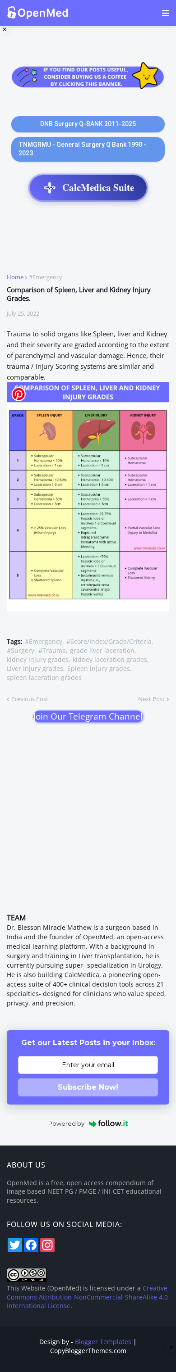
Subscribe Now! (88, 1087)
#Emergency (45, 277)
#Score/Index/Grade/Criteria (109, 641)
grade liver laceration (102, 651)
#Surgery (20, 651)
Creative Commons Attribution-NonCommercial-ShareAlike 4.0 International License (87, 1297)
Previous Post (29, 699)
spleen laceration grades (44, 678)
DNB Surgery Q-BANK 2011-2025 (88, 123)
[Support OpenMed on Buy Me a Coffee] (88, 77)
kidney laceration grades (110, 660)
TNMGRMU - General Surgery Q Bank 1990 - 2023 (82, 149)
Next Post (151, 699)
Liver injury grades (35, 669)
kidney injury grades (38, 660)
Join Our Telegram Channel (88, 716)
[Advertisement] (88, 241)
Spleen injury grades (98, 669)
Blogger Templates (103, 1341)
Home (15, 277)
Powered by (66, 1123)
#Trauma (52, 651)
